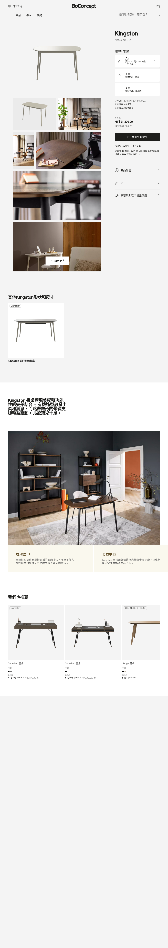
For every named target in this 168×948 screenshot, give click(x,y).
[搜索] (158, 14)
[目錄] (9, 15)
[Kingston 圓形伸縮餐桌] (36, 330)
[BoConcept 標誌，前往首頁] (84, 6)
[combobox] (139, 14)
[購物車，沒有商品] (158, 6)
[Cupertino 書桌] (36, 632)
